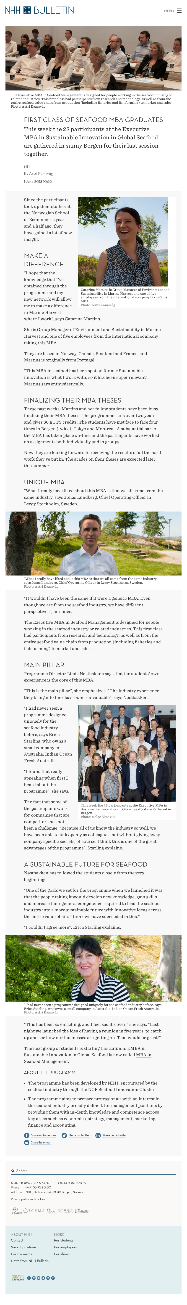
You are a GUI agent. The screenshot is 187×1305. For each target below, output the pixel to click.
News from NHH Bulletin (30, 1260)
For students (63, 1240)
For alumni (62, 1254)
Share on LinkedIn (114, 1135)
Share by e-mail (41, 1142)
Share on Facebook (43, 1135)
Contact (17, 1240)
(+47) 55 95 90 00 (38, 1187)
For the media (21, 1254)
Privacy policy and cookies (28, 1199)
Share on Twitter (79, 1135)
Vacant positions (23, 1247)
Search (166, 1169)
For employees (65, 1247)
